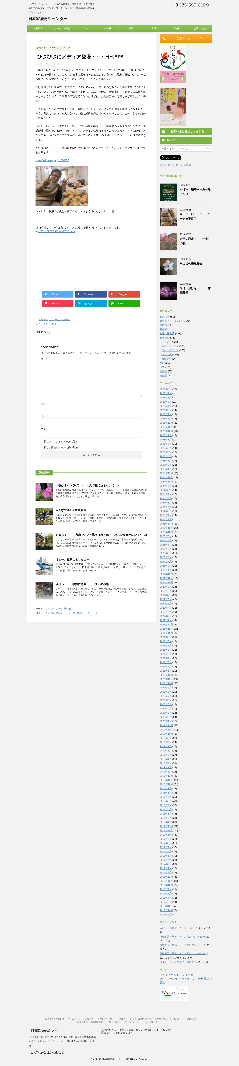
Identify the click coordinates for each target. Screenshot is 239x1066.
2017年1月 (166, 872)
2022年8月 (166, 590)
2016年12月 (166, 876)
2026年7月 (166, 393)
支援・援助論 (167, 333)
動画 (154, 28)
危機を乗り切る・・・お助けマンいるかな (183, 936)
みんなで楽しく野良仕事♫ (72, 510)
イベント (166, 341)
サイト (44, 428)
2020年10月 (166, 683)
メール (45, 416)
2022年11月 (166, 578)
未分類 (163, 375)
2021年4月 (166, 658)
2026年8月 (166, 389)
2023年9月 (166, 536)
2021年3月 (166, 662)
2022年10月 (166, 582)
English (177, 28)
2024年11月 (166, 477)
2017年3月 (166, 864)
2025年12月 (166, 422)
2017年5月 (166, 855)
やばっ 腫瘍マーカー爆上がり (177, 928)
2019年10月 (166, 733)
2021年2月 (166, 666)
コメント (46, 359)
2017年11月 (166, 830)
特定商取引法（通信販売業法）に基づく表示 (98, 1022)
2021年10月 (166, 633)
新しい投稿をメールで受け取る (61, 447)
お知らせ (43, 319)
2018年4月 (166, 809)
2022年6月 (166, 599)
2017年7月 (166, 847)
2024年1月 (166, 519)
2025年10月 (166, 431)
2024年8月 (166, 490)
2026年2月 (166, 414)
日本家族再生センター (48, 18)
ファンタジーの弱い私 (58, 608)
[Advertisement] (65, 261)
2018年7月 (166, 796)
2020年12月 (166, 675)
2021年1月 (166, 670)
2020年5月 (166, 704)
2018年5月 (166, 805)
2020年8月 (166, 691)
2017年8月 (166, 843)
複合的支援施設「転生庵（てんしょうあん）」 (160, 1019)
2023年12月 (166, 523)
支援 (53, 324)
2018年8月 (166, 792)
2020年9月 (166, 687)
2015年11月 (166, 906)
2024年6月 (166, 498)
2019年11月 (166, 729)
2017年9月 (166, 838)
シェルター (44, 324)
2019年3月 (166, 763)
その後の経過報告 (191, 263)
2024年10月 (166, 481)
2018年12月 (166, 775)
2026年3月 (166, 410)
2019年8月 (166, 742)
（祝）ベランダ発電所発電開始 (177, 961)
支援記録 (165, 337)
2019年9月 (166, 738)
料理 (162, 362)
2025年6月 (166, 448)
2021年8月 (166, 641)
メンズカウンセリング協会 (175, 164)
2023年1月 (166, 569)
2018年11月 (166, 780)
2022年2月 (166, 616)
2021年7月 (166, 645)
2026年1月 (166, 418)
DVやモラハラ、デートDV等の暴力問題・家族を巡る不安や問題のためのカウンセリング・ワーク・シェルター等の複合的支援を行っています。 (62, 1041)
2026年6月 (166, 397)
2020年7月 (166, 696)
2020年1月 (166, 721)
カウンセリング (170, 346)
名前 (44, 403)
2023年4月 (166, 557)
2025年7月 (166, 443)
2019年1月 (166, 771)
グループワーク (170, 350)
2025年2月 (166, 464)
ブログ (84, 28)
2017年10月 (166, 834)
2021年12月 (166, 624)
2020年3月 (166, 712)
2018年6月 (166, 801)
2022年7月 (166, 595)
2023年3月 (166, 561)
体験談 (107, 28)
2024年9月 (166, 485)
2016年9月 (166, 889)
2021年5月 (166, 654)
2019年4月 (166, 759)
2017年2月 (166, 868)
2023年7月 (166, 544)
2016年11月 (166, 880)
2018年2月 (166, 817)
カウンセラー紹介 (61, 28)
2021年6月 (166, 649)
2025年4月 (166, 456)
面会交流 (166, 358)
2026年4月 (166, 406)
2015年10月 (166, 910)
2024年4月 (166, 506)
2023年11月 (166, 527)
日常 (162, 367)
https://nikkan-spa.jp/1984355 (52, 160)
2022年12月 (166, 574)
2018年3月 (166, 813)
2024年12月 (166, 473)
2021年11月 (166, 628)
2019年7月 (166, 746)
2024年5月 (166, 502)
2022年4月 (166, 607)
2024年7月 (166, 494)
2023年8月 (166, 540)
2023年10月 (166, 532)
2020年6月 (166, 700)
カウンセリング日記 (59, 319)
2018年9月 (166, 788)
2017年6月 (166, 851)
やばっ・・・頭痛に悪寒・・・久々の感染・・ (85, 584)
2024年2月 (166, 515)
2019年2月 (166, 767)
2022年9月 (166, 586)
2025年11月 (166, 427)
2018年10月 (166, 784)
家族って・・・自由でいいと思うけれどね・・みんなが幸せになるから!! (101, 534)
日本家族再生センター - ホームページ (62, 1019)
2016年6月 (166, 902)
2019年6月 (166, 750)
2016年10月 (166, 885)
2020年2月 (166, 717)
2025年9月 (166, 435)
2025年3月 (166, 460)
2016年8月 (166, 893)
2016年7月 (166, 897)
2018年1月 (166, 822)
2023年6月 (166, 548)
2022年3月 (166, 611)
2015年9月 (166, 914)
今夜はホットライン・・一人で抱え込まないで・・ (88, 485)
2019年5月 (166, 754)
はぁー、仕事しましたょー (72, 559)
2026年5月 (166, 401)
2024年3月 (166, 511)
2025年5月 (166, 452)
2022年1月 (166, 620)
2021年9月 (166, 637)
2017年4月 (166, 859)
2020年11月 (166, 679)
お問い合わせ (201, 28)
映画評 (163, 371)
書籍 (131, 28)
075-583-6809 (193, 5)
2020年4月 (166, 708)
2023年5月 (166, 553)
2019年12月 (166, 725)
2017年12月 (166, 826)
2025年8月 (166, 439)
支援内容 (38, 28)
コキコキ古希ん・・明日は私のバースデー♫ (71, 613)
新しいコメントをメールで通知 (61, 441)
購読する (171, 140)
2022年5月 (166, 603)
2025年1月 (166, 469)
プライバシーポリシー (134, 1022)
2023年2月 (166, 565)
